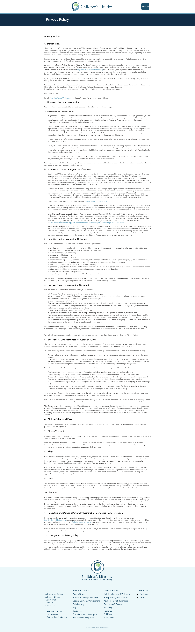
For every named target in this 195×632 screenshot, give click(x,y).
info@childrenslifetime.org (61, 98)
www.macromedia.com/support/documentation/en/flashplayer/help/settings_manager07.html (87, 222)
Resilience (108, 611)
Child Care (108, 614)
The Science (78, 611)
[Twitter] (137, 598)
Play (74, 607)
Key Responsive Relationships (116, 601)
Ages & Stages (79, 594)
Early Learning (78, 604)
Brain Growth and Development (86, 614)
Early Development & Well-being (117, 594)
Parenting (108, 607)
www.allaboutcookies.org (96, 201)
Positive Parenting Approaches (85, 597)
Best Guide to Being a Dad (83, 617)
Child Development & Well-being (97, 580)
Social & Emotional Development (86, 601)
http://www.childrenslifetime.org (90, 70)
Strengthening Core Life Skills (116, 597)
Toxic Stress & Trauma (113, 604)
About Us (49, 602)
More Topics (109, 617)
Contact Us (50, 605)
